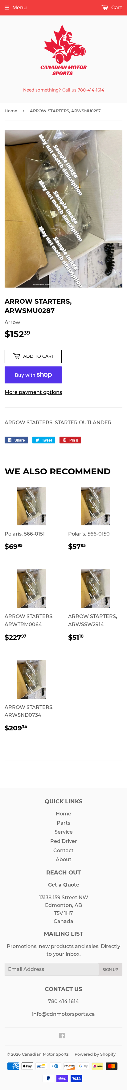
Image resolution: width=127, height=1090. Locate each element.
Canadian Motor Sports (45, 1054)
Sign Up (110, 969)
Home (11, 110)
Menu (19, 8)
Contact (63, 850)
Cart (116, 8)
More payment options (33, 392)
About (64, 859)
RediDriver (63, 841)
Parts (63, 823)
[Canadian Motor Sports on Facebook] (62, 1036)
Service (64, 832)
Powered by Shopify (95, 1054)
